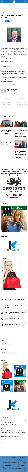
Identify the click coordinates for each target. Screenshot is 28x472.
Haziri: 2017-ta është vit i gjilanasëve (6, 143)
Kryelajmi (9, 23)
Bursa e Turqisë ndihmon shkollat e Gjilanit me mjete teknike (13, 312)
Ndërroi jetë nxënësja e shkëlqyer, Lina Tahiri (10, 436)
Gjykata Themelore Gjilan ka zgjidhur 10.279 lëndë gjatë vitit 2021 (6, 133)
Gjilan (2, 12)
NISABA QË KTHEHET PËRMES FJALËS (9, 424)
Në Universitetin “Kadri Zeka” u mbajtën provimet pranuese (14, 306)
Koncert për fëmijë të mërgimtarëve (10, 319)
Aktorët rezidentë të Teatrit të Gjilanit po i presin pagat (13, 300)
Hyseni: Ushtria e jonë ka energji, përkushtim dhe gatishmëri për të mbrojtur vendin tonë (21, 133)
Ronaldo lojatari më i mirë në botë (10, 324)
